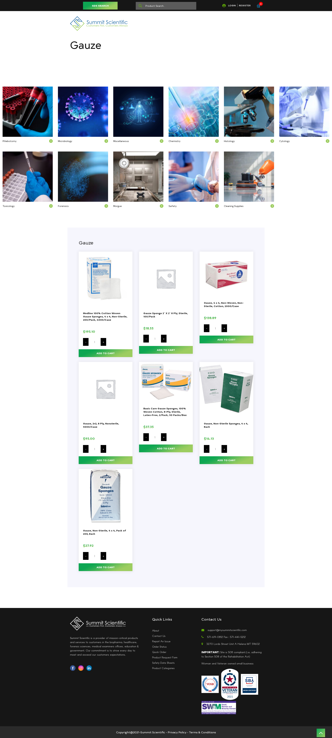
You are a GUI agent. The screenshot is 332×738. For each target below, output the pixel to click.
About (155, 630)
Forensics (63, 205)
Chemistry (174, 141)
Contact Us (158, 635)
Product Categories (163, 668)
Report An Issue (161, 641)
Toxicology (9, 205)
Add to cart (105, 353)
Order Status (159, 646)
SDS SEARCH (100, 5)
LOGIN (232, 5)
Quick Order (159, 651)
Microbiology (65, 141)
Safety (173, 205)
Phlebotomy (9, 141)
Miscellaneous (121, 141)
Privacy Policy (177, 732)
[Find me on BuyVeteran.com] (229, 683)
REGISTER (245, 5)
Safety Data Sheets (163, 662)
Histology (229, 141)
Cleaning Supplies (233, 205)
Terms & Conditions (202, 732)
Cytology (284, 141)
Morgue (117, 205)
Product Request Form (164, 657)
